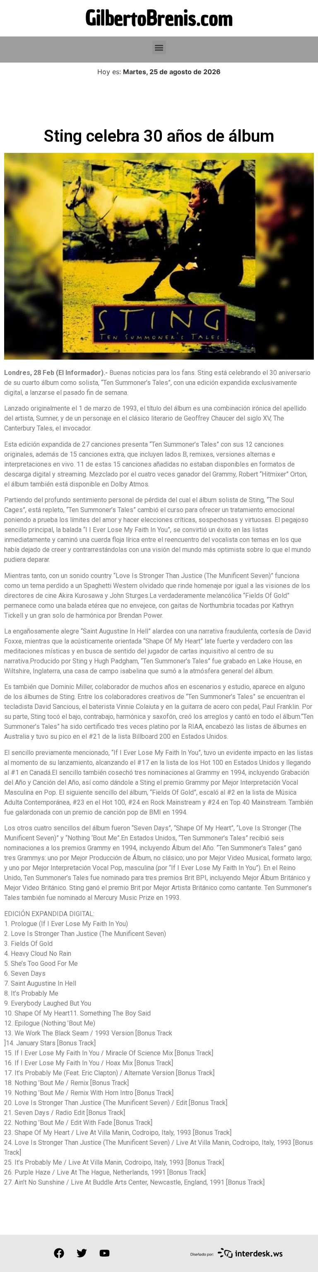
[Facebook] (58, 1253)
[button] (159, 47)
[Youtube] (104, 1253)
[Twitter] (81, 1253)
